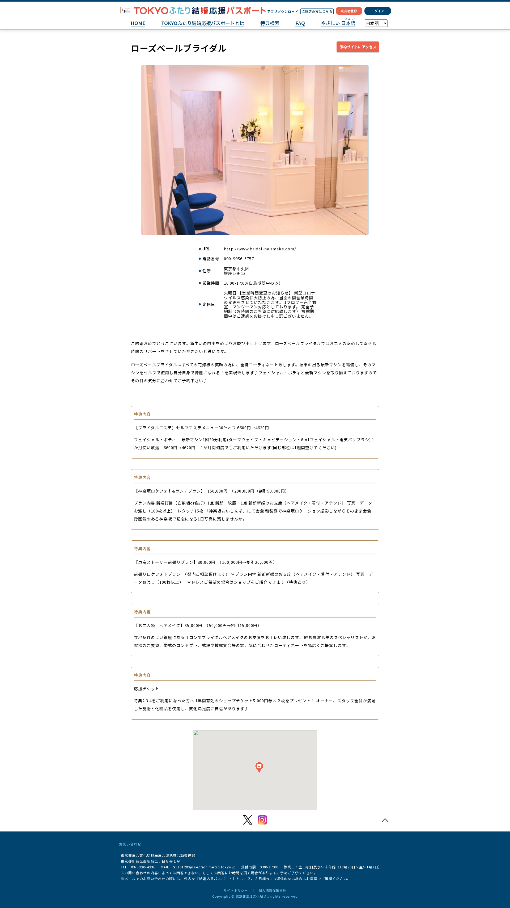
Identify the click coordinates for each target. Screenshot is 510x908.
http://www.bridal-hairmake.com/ (260, 248)
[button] (259, 768)
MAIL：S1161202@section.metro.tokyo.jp (198, 866)
